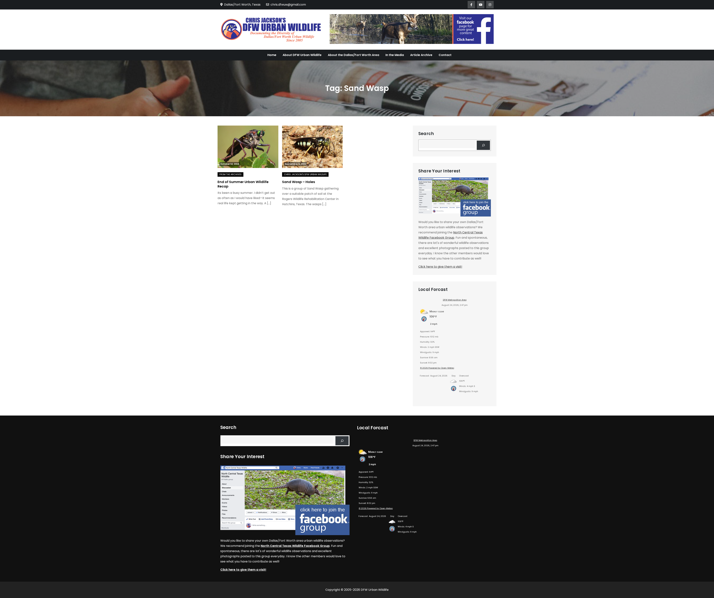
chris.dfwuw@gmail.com (288, 4)
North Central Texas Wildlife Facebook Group (295, 546)
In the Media (394, 55)
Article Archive (421, 55)
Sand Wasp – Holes (298, 181)
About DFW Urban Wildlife (302, 55)
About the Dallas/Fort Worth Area (353, 55)
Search (426, 133)
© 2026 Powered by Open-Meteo (437, 367)
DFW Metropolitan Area (455, 299)
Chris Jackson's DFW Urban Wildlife (305, 174)
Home (271, 55)
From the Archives (230, 174)
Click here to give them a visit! (440, 266)
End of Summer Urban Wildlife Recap (243, 183)
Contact (445, 55)
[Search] (483, 145)
